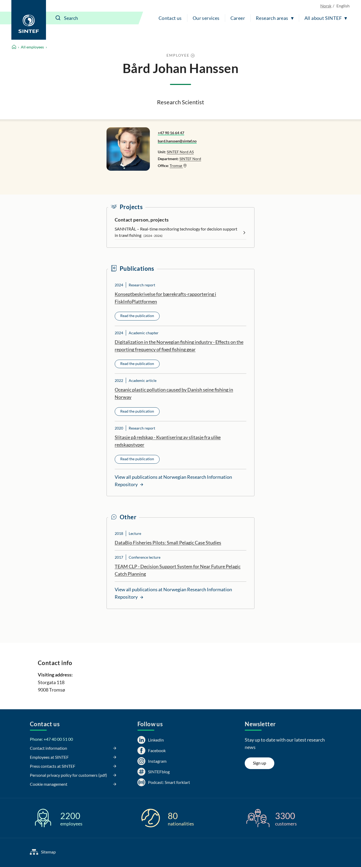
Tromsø (176, 165)
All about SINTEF (323, 18)
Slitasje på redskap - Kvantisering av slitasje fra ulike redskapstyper (168, 441)
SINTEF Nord (190, 158)
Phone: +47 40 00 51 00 (51, 739)
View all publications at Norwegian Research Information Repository (173, 480)
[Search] (58, 18)
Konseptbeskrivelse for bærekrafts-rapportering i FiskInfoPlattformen (165, 297)
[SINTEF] (28, 20)
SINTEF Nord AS (180, 152)
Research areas (272, 18)
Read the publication (137, 315)
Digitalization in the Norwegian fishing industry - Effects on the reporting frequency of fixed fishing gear (179, 345)
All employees (32, 47)
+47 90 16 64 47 (171, 132)
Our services (206, 18)
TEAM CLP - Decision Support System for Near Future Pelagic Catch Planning (177, 570)
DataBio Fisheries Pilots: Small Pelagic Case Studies (168, 542)
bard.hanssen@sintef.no (177, 141)
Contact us (170, 18)
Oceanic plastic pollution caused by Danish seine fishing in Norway (174, 393)
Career (237, 18)
